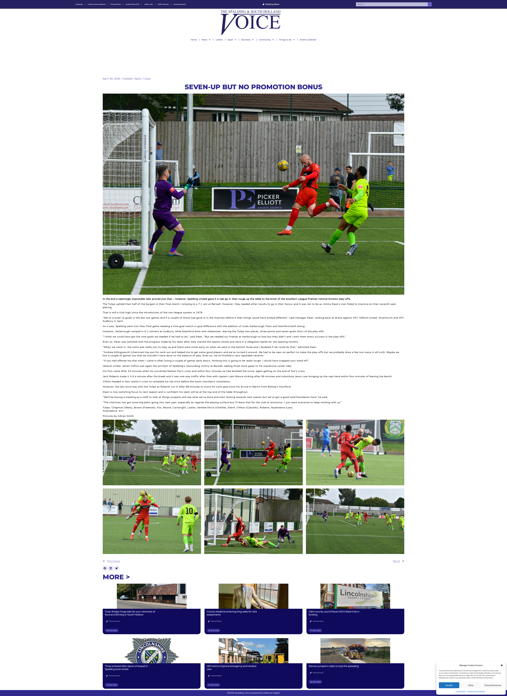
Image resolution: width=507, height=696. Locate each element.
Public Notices (163, 4)
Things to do (285, 39)
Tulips (147, 78)
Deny (470, 685)
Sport (230, 39)
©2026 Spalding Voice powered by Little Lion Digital (253, 692)
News (204, 39)
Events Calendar (308, 39)
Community (265, 39)
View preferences (492, 685)
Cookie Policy (461, 691)
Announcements (179, 4)
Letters (219, 39)
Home (194, 39)
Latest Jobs (148, 4)
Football (127, 78)
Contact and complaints (476, 691)
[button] (501, 665)
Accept (449, 685)
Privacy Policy (116, 4)
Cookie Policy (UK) (132, 4)
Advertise (79, 4)
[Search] (430, 4)
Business (245, 39)
